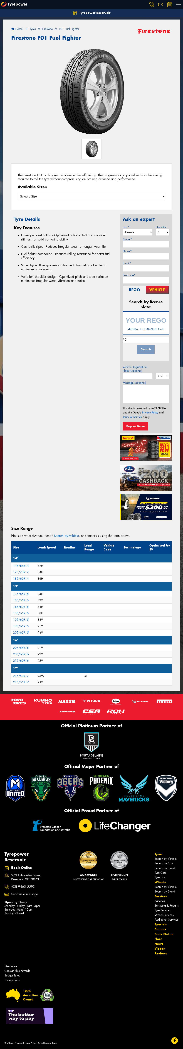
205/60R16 (21, 654)
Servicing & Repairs (167, 906)
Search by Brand (165, 868)
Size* (126, 227)
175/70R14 (21, 572)
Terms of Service (132, 417)
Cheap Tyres (11, 980)
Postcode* (129, 275)
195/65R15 (21, 626)
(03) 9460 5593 (23, 887)
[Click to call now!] (151, 4)
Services (161, 896)
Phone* (127, 251)
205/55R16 (21, 648)
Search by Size (164, 863)
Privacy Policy (150, 412)
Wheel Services (164, 915)
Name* (127, 239)
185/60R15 (21, 607)
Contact (160, 929)
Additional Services (166, 920)
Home (18, 29)
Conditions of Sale (47, 1043)
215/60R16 (21, 661)
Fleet (158, 939)
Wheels (160, 882)
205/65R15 (21, 632)
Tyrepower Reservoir (94, 13)
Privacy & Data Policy (25, 1043)
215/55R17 (21, 682)
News (159, 944)
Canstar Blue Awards (17, 971)
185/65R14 (21, 579)
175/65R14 (21, 566)
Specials (161, 924)
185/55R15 (21, 600)
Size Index (10, 966)
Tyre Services (162, 910)
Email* (127, 263)
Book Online (164, 934)
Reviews (161, 953)
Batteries (160, 901)
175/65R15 (21, 594)
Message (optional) (134, 383)
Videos (160, 949)
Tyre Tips (160, 877)
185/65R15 (21, 613)
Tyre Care (160, 873)
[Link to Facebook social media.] (174, 1040)
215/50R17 (21, 676)
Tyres (158, 854)
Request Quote (135, 426)
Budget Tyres (12, 975)
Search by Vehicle (166, 859)
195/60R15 (21, 620)
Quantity (160, 227)
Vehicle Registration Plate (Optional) (135, 369)
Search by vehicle (66, 536)
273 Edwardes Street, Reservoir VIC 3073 (26, 877)
